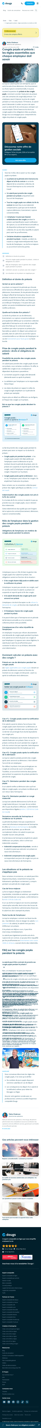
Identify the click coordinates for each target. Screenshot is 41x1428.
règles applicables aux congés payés (18, 668)
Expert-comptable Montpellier (10, 1312)
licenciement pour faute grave (18, 339)
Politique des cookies (7, 1414)
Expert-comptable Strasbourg (10, 1319)
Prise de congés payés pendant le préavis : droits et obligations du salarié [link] (22, 260)
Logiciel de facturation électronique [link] (12, 1288)
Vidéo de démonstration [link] (9, 1365)
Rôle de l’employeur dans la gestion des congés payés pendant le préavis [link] (21, 266)
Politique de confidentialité (30, 1411)
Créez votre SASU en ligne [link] (9, 1331)
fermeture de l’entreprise (19, 827)
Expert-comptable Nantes (9, 1314)
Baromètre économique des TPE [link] (11, 1368)
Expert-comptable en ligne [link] (9, 1275)
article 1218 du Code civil (12, 899)
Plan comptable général (9, 1360)
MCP (3, 1384)
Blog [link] (3, 1350)
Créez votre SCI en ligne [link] (9, 1341)
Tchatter (4, 1391)
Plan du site (28, 1414)
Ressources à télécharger (30, 10)
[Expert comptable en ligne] (7, 3)
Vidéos (4, 1363)
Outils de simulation (14, 10)
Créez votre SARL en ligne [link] (9, 1336)
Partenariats (5, 1380)
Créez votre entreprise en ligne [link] (11, 1329)
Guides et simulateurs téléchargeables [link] (13, 1355)
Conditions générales (17, 1411)
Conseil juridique (7, 1285)
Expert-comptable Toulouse (10, 1322)
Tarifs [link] (3, 1293)
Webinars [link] (5, 1358)
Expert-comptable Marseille (10, 1309)
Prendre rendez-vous (8, 1394)
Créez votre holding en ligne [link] (10, 1344)
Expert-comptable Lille (8, 1305)
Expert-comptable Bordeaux (10, 1300)
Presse (4, 1382)
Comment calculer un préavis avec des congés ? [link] (21, 270)
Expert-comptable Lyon (9, 1307)
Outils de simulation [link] (8, 1353)
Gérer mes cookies (18, 1414)
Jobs (3, 1377)
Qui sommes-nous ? (8, 1375)
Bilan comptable (6, 1283)
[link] (30, 3)
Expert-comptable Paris (9, 1317)
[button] (20, 965)
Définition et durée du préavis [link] (15, 256)
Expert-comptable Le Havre (10, 1302)
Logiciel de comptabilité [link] (9, 1290)
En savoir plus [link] (6, 1128)
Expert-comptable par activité (10, 1278)
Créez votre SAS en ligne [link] (9, 1334)
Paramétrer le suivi (6, 1418)
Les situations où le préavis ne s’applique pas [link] (20, 273)
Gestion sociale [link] (6, 1280)
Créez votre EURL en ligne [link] (9, 1339)
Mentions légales (6, 1411)
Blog (4, 10)
